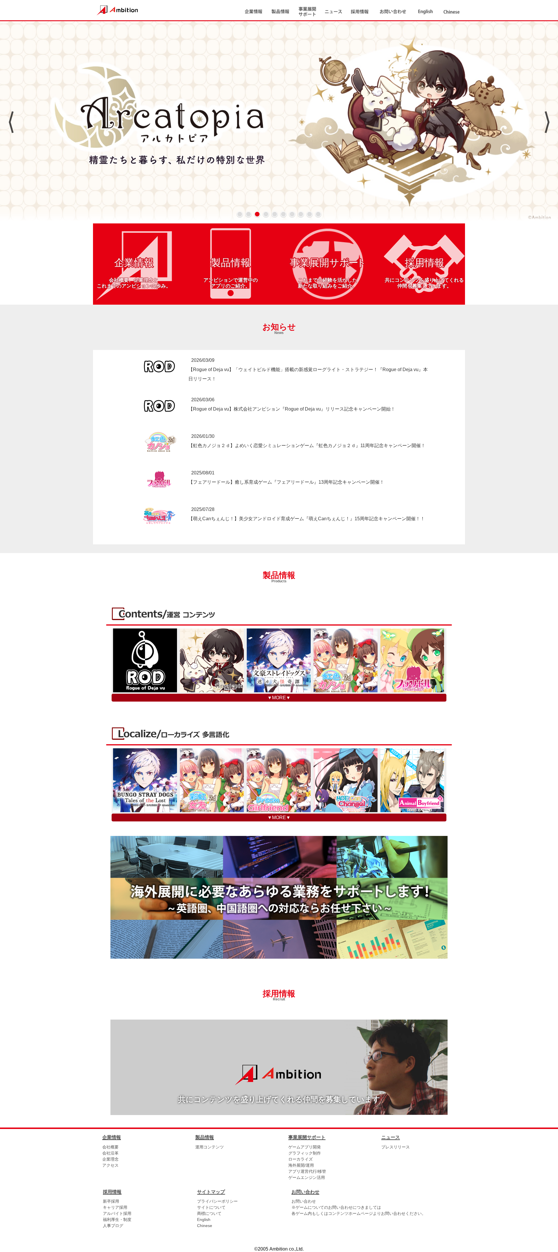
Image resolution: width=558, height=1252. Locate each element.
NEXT (547, 122)
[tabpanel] (279, 122)
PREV (10, 122)
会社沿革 (110, 1153)
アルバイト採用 (117, 1213)
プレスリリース (395, 1147)
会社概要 (110, 1147)
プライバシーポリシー (217, 1201)
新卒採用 (111, 1201)
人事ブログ (113, 1225)
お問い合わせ (303, 1201)
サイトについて (211, 1207)
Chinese (204, 1225)
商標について (209, 1213)
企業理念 (110, 1159)
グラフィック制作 (304, 1153)
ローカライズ (300, 1159)
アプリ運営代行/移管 (307, 1171)
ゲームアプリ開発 (304, 1147)
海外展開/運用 (301, 1165)
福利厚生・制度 (117, 1219)
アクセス (110, 1165)
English (203, 1219)
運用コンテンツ (209, 1147)
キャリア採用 (115, 1207)
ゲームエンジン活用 (306, 1177)
